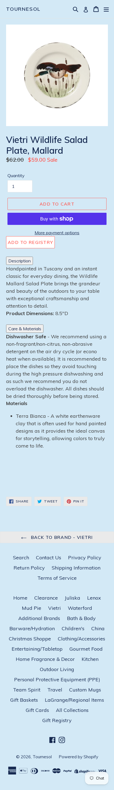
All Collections (72, 710)
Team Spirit (26, 690)
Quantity (16, 175)
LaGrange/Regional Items (74, 700)
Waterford (80, 608)
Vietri (54, 608)
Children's (73, 628)
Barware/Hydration (32, 628)
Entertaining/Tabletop (37, 649)
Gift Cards (37, 710)
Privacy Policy (84, 557)
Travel (54, 690)
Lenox (94, 598)
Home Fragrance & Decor (45, 659)
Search (21, 557)
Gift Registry (57, 720)
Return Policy (29, 568)
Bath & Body (81, 618)
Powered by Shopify (78, 756)
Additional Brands (39, 618)
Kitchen (90, 659)
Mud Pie (31, 608)
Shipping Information (76, 568)
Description (19, 261)
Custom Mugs (85, 690)
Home (20, 598)
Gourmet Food (86, 649)
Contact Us (48, 557)
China (98, 628)
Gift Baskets (24, 700)
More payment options (57, 232)
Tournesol (23, 9)
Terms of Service (57, 578)
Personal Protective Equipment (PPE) (57, 679)
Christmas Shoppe (30, 638)
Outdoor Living (57, 669)
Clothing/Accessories (81, 638)
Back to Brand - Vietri (61, 537)
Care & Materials (24, 328)
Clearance (46, 598)
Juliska (72, 598)
